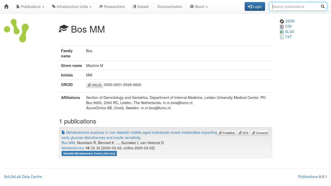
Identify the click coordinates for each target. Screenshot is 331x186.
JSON (289, 21)
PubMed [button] (228, 132)
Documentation (169, 6)
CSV (288, 26)
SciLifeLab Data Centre (23, 176)
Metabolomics (73, 147)
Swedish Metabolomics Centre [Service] (89, 153)
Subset (142, 6)
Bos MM (68, 142)
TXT (288, 36)
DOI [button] (245, 132)
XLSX (289, 31)
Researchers (114, 6)
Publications (31, 6)
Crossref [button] (261, 132)
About (199, 6)
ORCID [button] (96, 85)
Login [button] (257, 6)
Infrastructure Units (72, 6)
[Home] (6, 6)
